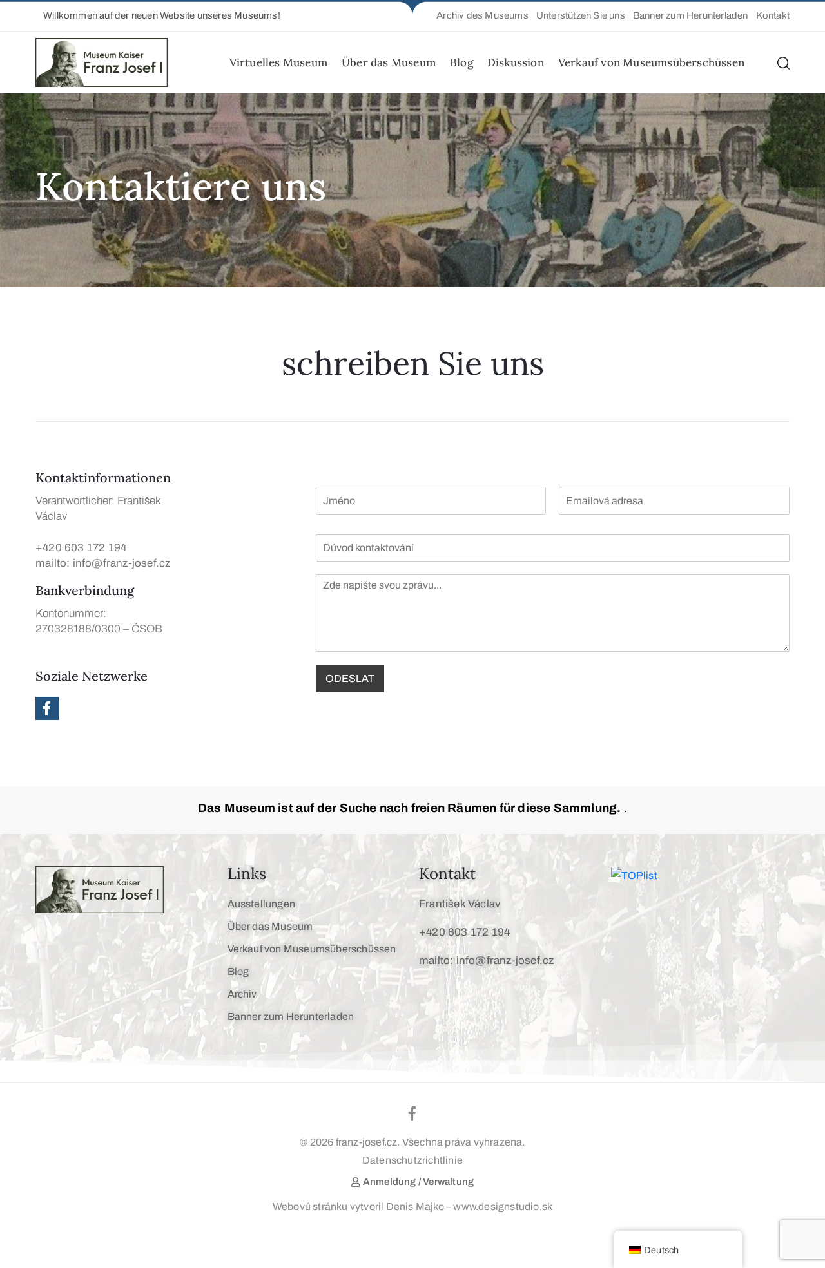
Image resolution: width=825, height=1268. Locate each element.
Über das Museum (389, 62)
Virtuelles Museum (278, 62)
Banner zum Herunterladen (291, 1016)
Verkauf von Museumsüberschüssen (651, 62)
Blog (461, 62)
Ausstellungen (262, 903)
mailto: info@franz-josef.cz (102, 563)
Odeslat (349, 678)
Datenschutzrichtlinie (412, 1160)
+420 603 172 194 (80, 548)
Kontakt (447, 874)
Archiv (242, 994)
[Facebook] (47, 708)
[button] (157, 16)
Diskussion (515, 62)
